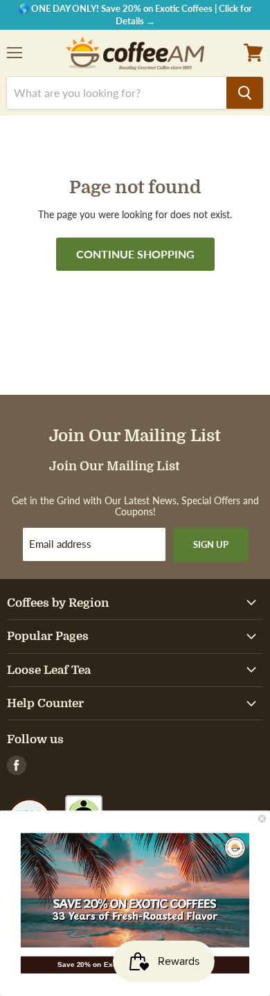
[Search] (244, 93)
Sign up (210, 544)
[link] (135, 890)
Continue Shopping (135, 253)
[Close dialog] (262, 818)
